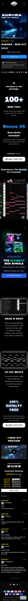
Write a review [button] (14, 490)
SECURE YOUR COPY (14, 159)
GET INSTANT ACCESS (14, 275)
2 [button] (13, 578)
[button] (3, 3)
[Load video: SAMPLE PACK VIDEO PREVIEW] (14, 452)
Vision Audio (10, 597)
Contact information (19, 597)
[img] (4, 500)
